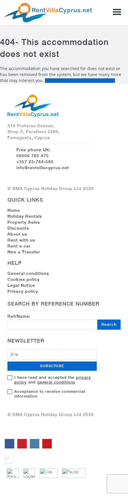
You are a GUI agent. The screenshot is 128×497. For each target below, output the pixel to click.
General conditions (28, 273)
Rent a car (19, 246)
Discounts (18, 228)
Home (13, 210)
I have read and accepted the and (52, 379)
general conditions (56, 382)
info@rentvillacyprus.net (42, 167)
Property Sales (23, 222)
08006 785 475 (32, 155)
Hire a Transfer (23, 252)
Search (109, 324)
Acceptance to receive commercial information (49, 393)
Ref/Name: (62, 320)
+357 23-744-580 (35, 161)
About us (17, 234)
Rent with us (21, 240)
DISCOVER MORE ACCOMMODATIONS (80, 80)
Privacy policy (22, 291)
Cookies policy (23, 279)
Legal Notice (21, 285)
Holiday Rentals (24, 216)
